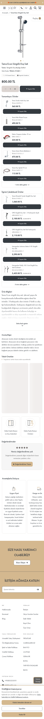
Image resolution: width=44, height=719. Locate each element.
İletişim (25, 609)
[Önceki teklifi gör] (1, 2)
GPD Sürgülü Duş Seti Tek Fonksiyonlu (24, 230)
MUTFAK (26, 652)
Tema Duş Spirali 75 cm (19, 168)
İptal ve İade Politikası (9, 647)
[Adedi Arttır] (15, 89)
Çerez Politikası (7, 656)
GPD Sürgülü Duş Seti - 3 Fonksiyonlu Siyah (25, 213)
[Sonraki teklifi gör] (42, 2)
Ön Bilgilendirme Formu (10, 643)
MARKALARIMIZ (29, 643)
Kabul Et (22, 714)
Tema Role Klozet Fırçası (19, 117)
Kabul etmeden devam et (22, 702)
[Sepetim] (39, 8)
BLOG (25, 670)
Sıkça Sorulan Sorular (30, 614)
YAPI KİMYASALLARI (30, 665)
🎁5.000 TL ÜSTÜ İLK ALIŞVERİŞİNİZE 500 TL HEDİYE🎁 (22, 2)
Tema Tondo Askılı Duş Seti (20, 100)
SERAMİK (26, 656)
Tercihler (22, 708)
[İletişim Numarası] (21, 8)
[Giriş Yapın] (30, 8)
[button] (4, 8)
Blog (3, 618)
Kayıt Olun (27, 623)
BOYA (25, 661)
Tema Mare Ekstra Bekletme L (21, 151)
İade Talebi (27, 618)
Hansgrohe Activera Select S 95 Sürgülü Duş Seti (24, 247)
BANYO (26, 647)
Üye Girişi (26, 628)
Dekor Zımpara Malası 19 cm (21, 134)
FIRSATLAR (27, 638)
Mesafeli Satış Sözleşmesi (11, 638)
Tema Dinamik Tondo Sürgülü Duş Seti (24, 196)
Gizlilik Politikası (8, 652)
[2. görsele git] (23, 61)
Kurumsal (5, 614)
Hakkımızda (6, 609)
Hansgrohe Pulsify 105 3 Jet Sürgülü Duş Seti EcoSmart (25, 266)
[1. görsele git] (21, 61)
